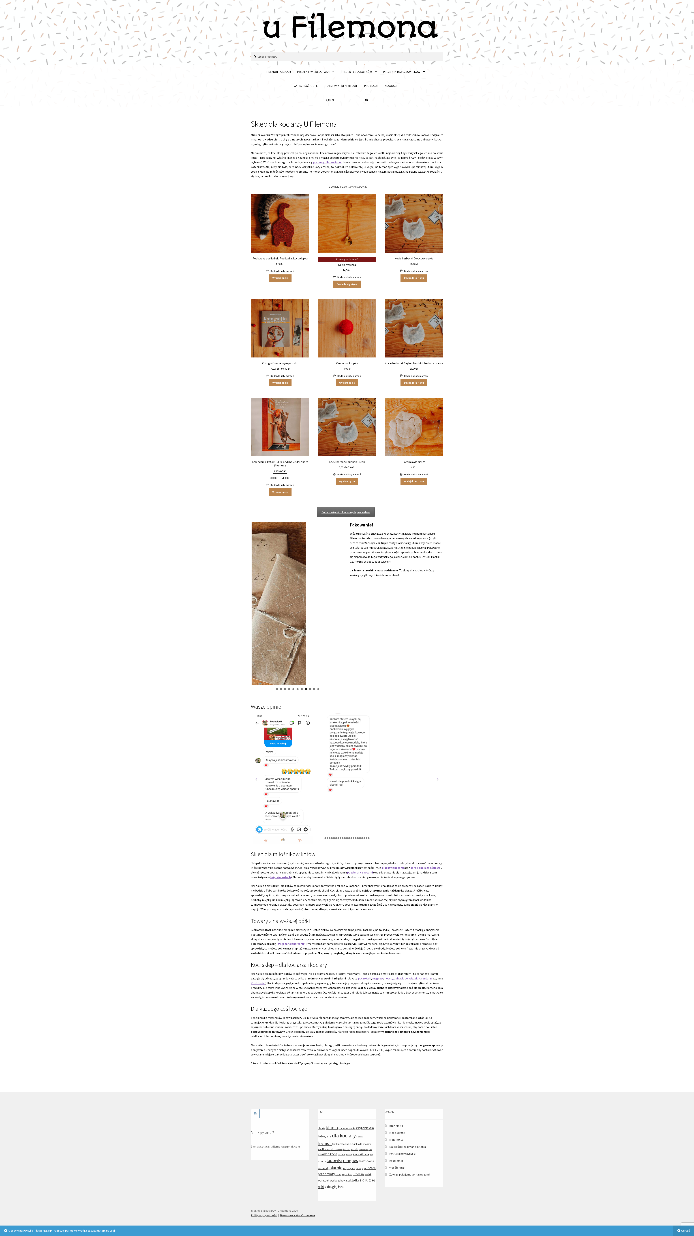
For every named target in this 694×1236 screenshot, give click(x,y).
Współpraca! (396, 1167)
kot (370, 1150)
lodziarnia (322, 1161)
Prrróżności (258, 983)
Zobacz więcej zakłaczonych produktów (346, 512)
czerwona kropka (347, 1128)
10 (314, 689)
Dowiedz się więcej (347, 284)
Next (349, 603)
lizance (365, 1154)
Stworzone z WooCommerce (297, 1215)
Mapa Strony (397, 1133)
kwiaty (349, 1154)
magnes (350, 1160)
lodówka (334, 1160)
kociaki (354, 1149)
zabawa (342, 1180)
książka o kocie (327, 1154)
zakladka (353, 1180)
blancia (321, 1128)
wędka (333, 1180)
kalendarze (425, 978)
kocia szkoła (364, 1150)
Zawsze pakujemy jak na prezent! (409, 1174)
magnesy (377, 978)
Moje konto (396, 1139)
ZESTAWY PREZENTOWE (342, 86)
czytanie (362, 1128)
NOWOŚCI (391, 86)
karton (346, 1149)
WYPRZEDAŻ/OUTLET (307, 86)
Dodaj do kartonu (414, 277)
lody (371, 1154)
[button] (280, 271)
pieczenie (322, 1168)
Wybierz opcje (280, 277)
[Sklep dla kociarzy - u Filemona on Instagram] (255, 1113)
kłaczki (357, 1154)
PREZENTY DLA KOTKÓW (356, 71)
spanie (358, 1168)
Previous (246, 603)
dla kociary (344, 1135)
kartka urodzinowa (330, 1149)
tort (350, 1174)
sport (365, 1168)
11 (318, 689)
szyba (345, 1174)
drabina (359, 1137)
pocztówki (364, 978)
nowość (363, 1161)
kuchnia (341, 1154)
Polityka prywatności (402, 1153)
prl (344, 1168)
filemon (325, 1143)
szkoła (338, 1174)
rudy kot (351, 1168)
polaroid (334, 1167)
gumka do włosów (361, 1144)
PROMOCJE (371, 86)
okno (371, 1161)
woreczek (323, 1180)
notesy (389, 978)
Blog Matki (396, 1125)
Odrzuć (685, 1230)
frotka (335, 1144)
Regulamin (396, 1160)
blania (332, 1127)
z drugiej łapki (335, 1187)
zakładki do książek (405, 978)
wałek (368, 1174)
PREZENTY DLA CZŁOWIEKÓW (401, 71)
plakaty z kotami (393, 867)
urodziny (358, 1174)
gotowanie (345, 1144)
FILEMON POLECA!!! (278, 71)
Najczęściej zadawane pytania (407, 1146)
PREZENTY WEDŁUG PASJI (313, 71)
